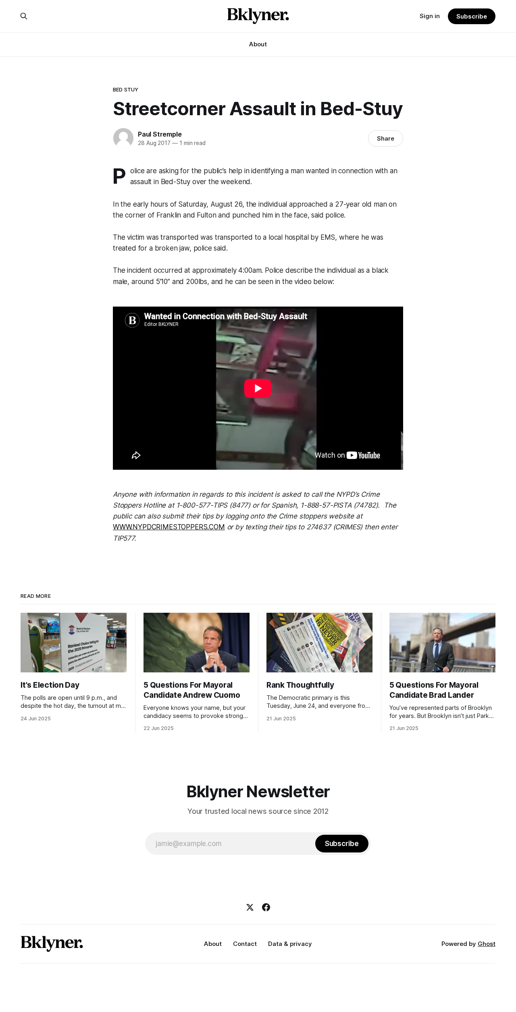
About (258, 44)
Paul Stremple (159, 134)
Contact (245, 944)
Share (385, 138)
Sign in (430, 16)
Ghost (486, 944)
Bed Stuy (125, 89)
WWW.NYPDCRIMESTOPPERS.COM (169, 527)
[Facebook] (266, 907)
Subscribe (471, 16)
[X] (250, 907)
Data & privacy (290, 944)
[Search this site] (24, 16)
